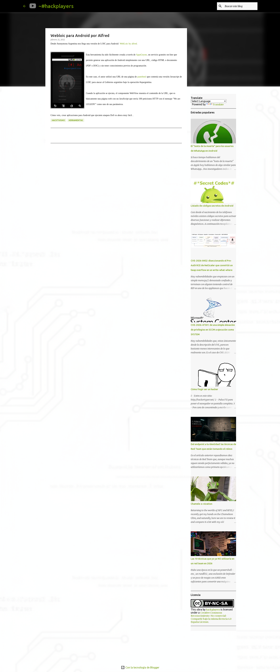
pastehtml (141, 76)
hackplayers (213, 609)
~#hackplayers (56, 6)
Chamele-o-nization (201, 504)
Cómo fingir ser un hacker (204, 389)
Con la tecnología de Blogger (142, 667)
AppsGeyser (141, 54)
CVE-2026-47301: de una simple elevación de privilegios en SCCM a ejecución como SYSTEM (213, 330)
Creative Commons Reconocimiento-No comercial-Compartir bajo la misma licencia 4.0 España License (211, 617)
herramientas (76, 120)
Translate (218, 104)
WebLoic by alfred (128, 43)
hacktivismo (58, 120)
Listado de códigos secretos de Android (212, 205)
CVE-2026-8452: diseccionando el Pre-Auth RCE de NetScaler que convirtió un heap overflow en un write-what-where (212, 265)
